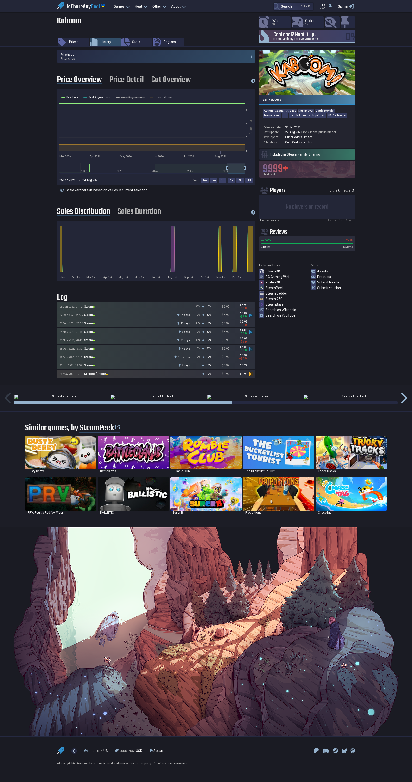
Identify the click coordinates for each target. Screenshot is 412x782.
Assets (322, 271)
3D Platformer (337, 115)
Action (268, 110)
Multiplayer (305, 110)
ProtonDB (273, 282)
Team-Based (272, 115)
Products (324, 277)
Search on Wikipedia (281, 310)
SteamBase (275, 304)
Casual (279, 110)
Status (158, 751)
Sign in (343, 6)
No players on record (307, 207)
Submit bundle (328, 282)
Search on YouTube (280, 315)
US (98, 751)
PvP (285, 115)
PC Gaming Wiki (277, 277)
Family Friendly (300, 115)
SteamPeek (275, 288)
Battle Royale (325, 110)
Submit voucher (329, 288)
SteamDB (273, 271)
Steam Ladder (276, 293)
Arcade (291, 110)
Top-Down (318, 115)
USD (130, 751)
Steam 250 (274, 299)
